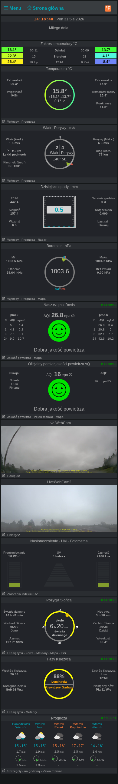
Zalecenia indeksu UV (21, 594)
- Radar (41, 239)
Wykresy (12, 121)
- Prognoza (27, 121)
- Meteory (41, 653)
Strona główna (48, 8)
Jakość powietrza (18, 357)
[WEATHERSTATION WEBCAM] (59, 449)
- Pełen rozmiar (42, 416)
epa (67, 316)
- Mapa (41, 298)
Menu (16, 8)
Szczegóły (13, 771)
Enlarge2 (12, 535)
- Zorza (29, 653)
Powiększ (12, 476)
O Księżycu (14, 653)
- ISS (62, 653)
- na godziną (31, 771)
